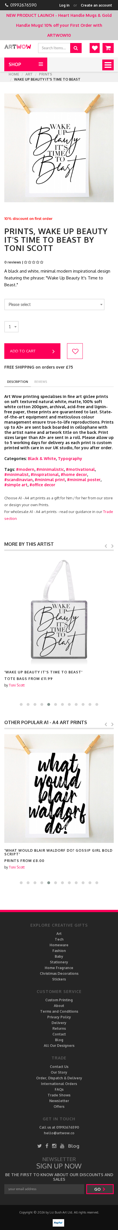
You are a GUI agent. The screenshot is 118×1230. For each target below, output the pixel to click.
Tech (59, 939)
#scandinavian (18, 479)
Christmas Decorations (59, 973)
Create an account (96, 5)
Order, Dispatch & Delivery (59, 1078)
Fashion (59, 951)
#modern (25, 469)
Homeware (59, 945)
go (98, 1189)
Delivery (59, 1023)
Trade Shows (59, 1095)
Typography (70, 458)
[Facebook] (47, 1146)
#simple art (15, 484)
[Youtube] (62, 1146)
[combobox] (54, 304)
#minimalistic (50, 469)
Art (29, 74)
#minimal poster (84, 479)
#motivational (80, 469)
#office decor (42, 484)
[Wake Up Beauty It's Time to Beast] (59, 610)
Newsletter (59, 1101)
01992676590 (23, 5)
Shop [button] (15, 64)
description (17, 381)
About (59, 1006)
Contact (59, 1034)
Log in (64, 5)
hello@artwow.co (59, 1133)
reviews (40, 381)
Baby (59, 956)
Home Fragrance (59, 968)
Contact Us (59, 1066)
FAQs (59, 1089)
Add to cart (23, 351)
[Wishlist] (95, 48)
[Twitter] (39, 1146)
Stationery (59, 962)
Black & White (42, 458)
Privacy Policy (59, 1017)
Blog (59, 1040)
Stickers (59, 979)
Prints (45, 74)
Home (14, 74)
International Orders (59, 1084)
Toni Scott (17, 685)
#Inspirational (45, 474)
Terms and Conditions (59, 1011)
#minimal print (50, 479)
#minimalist (16, 474)
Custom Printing (59, 1000)
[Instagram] (54, 1146)
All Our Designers (59, 1045)
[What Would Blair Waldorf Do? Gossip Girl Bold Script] (59, 788)
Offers (59, 1106)
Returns (59, 1028)
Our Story (59, 1072)
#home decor (74, 474)
